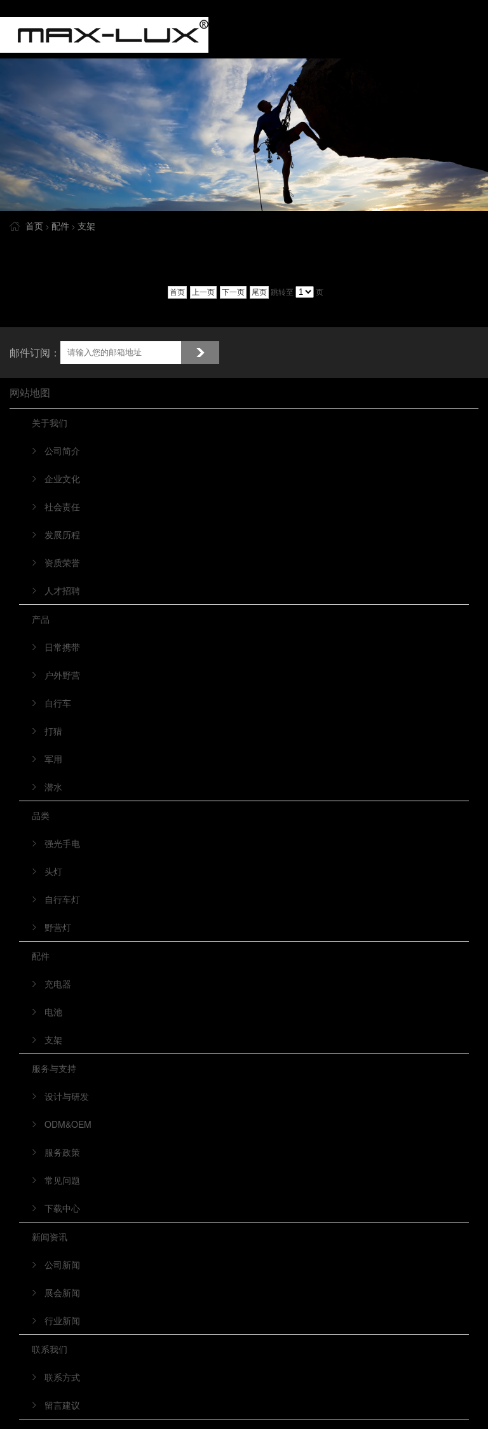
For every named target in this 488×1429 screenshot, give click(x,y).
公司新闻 (62, 1264)
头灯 (53, 871)
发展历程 (62, 534)
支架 (86, 225)
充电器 (57, 983)
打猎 (53, 730)
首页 (34, 225)
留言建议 (62, 1405)
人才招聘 (62, 590)
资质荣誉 (62, 562)
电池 (53, 1011)
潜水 (53, 786)
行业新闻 (62, 1320)
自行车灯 (62, 899)
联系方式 (62, 1377)
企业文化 (62, 478)
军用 (53, 758)
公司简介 (62, 450)
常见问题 (62, 1180)
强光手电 (62, 843)
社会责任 (62, 506)
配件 (60, 225)
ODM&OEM (68, 1124)
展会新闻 (62, 1292)
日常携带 (62, 646)
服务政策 (62, 1152)
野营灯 (57, 927)
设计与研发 (66, 1096)
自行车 (57, 702)
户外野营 (62, 674)
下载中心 (62, 1208)
